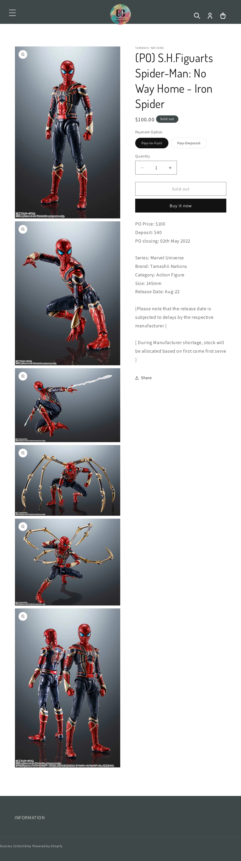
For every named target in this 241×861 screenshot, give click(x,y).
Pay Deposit (192, 144)
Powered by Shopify (47, 846)
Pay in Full (154, 144)
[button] (12, 12)
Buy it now (181, 205)
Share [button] (146, 377)
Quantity (142, 156)
